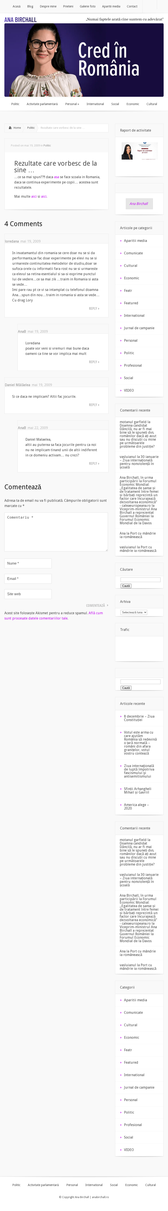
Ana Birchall (139, 204)
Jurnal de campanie (139, 328)
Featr (128, 291)
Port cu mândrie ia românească (138, 535)
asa (56, 177)
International (134, 315)
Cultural (130, 266)
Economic (131, 278)
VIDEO (129, 390)
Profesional (133, 365)
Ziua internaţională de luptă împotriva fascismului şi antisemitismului (139, 771)
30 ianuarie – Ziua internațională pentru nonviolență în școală (139, 462)
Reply (93, 308)
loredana (12, 241)
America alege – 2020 (136, 806)
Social (128, 378)
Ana (123, 533)
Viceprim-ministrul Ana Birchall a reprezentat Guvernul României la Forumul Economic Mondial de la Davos (138, 516)
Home (17, 127)
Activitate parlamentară (43, 1184)
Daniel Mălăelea (17, 385)
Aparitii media (135, 241)
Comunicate (133, 253)
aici (34, 196)
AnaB (22, 331)
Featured (131, 303)
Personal (131, 340)
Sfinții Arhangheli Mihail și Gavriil (137, 790)
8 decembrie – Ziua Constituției (139, 718)
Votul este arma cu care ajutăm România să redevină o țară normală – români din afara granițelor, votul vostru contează (140, 742)
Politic (31, 127)
